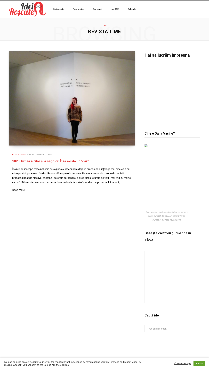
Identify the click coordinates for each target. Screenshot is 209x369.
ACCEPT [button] (199, 363)
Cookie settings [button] (182, 363)
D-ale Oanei (19, 154)
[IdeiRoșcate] (27, 9)
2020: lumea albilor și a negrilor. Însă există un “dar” (50, 161)
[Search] (197, 9)
